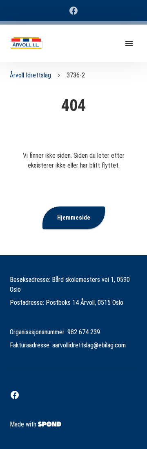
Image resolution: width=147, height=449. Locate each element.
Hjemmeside (73, 217)
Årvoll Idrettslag (30, 75)
